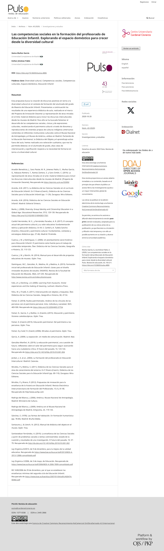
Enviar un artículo (131, 48)
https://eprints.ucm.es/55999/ (56, 182)
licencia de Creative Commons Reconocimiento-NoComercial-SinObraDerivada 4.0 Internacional (73, 523)
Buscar (151, 18)
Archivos (22, 26)
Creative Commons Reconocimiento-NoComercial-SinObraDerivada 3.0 (94, 169)
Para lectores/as (128, 83)
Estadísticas (103, 18)
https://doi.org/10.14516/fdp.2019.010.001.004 (45, 352)
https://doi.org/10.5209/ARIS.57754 (48, 307)
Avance (25, 18)
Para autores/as (128, 87)
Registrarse (144, 2)
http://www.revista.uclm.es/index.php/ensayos (31, 277)
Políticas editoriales (62, 18)
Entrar (154, 2)
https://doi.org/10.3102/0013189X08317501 (30, 215)
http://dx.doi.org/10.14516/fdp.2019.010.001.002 (49, 443)
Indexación (89, 18)
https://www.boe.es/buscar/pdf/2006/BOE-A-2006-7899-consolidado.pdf (42, 464)
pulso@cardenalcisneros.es (23, 508)
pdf (87, 104)
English (125, 63)
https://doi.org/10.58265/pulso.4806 (31, 73)
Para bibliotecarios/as (130, 91)
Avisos (77, 18)
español (125, 67)
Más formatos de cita (92, 270)
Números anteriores (41, 18)
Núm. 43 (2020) (34, 26)
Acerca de (12, 18)
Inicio (14, 26)
